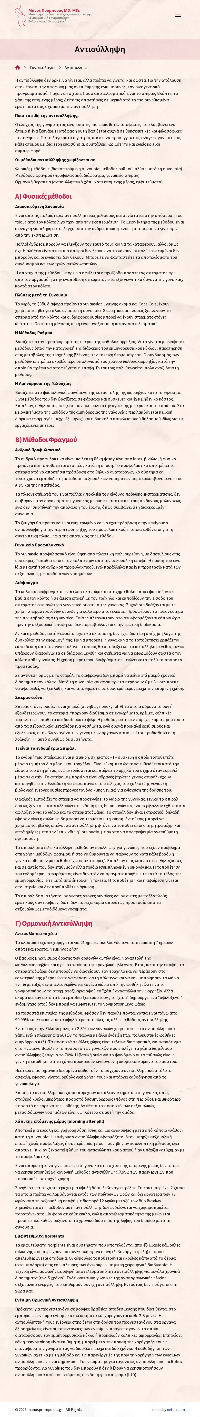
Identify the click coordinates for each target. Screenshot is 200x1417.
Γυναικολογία (42, 68)
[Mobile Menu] (178, 16)
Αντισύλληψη (77, 68)
